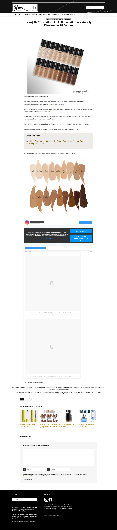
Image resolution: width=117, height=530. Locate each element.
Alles (47, 19)
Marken (34, 14)
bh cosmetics (67, 19)
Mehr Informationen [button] (46, 238)
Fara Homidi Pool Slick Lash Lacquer (27, 425)
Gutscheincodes (44, 14)
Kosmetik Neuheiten (54, 19)
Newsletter (55, 14)
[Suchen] (102, 7)
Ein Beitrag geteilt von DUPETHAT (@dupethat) (43, 313)
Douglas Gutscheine (68, 14)
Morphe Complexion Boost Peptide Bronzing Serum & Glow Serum (49, 426)
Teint (62, 19)
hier (49, 111)
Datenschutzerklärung (29, 476)
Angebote (27, 14)
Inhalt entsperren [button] (81, 231)
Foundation (28, 399)
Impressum (47, 515)
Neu (20, 14)
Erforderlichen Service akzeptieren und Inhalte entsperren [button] (81, 238)
